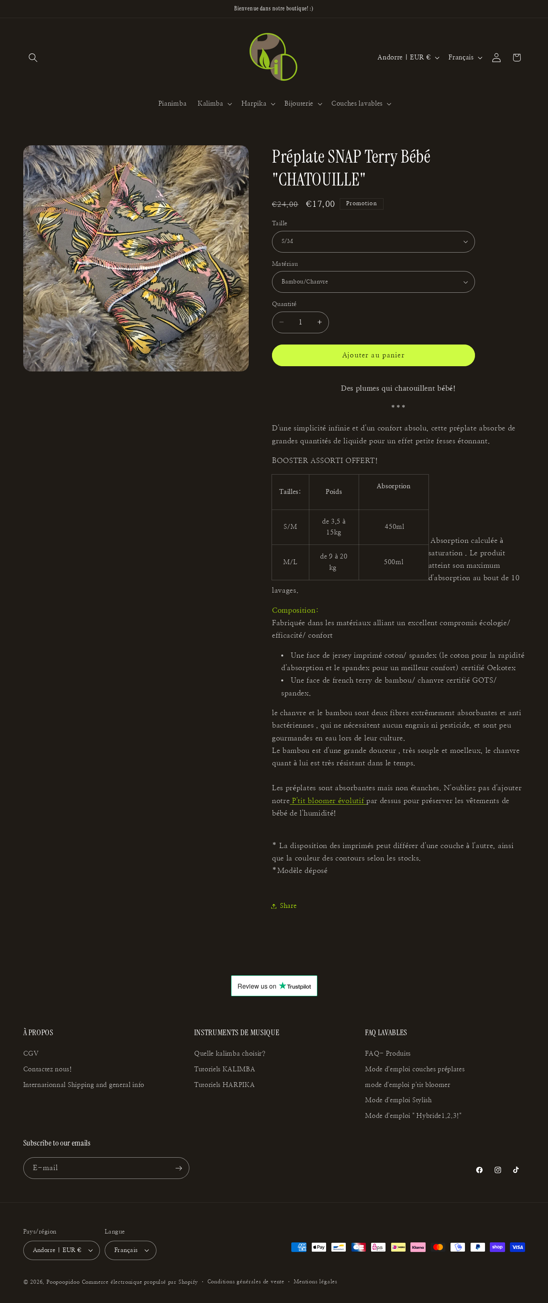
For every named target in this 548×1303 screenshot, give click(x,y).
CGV (31, 1053)
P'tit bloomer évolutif (328, 800)
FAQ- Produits (388, 1053)
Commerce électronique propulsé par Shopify (140, 1282)
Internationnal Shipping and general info (84, 1085)
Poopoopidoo (63, 1282)
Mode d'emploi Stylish (398, 1100)
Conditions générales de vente (245, 1282)
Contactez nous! (47, 1069)
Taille (280, 223)
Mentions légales (315, 1282)
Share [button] (288, 906)
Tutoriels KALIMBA (225, 1069)
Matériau (285, 264)
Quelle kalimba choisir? (230, 1053)
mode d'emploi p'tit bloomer (408, 1085)
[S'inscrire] (178, 1168)
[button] (33, 57)
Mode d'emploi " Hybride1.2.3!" (413, 1116)
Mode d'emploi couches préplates (415, 1069)
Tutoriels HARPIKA (224, 1085)
